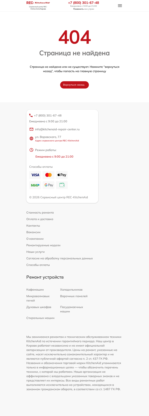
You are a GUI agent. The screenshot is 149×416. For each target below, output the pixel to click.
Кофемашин (35, 289)
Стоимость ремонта (40, 212)
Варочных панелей (74, 296)
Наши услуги (35, 252)
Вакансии (33, 232)
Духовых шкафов (38, 307)
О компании (35, 238)
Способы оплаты (38, 265)
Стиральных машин (40, 318)
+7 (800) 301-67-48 (83, 3)
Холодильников (71, 289)
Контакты (33, 225)
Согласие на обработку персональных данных (59, 258)
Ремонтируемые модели (43, 245)
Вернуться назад (73, 84)
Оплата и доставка (39, 219)
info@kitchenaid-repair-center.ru (57, 129)
